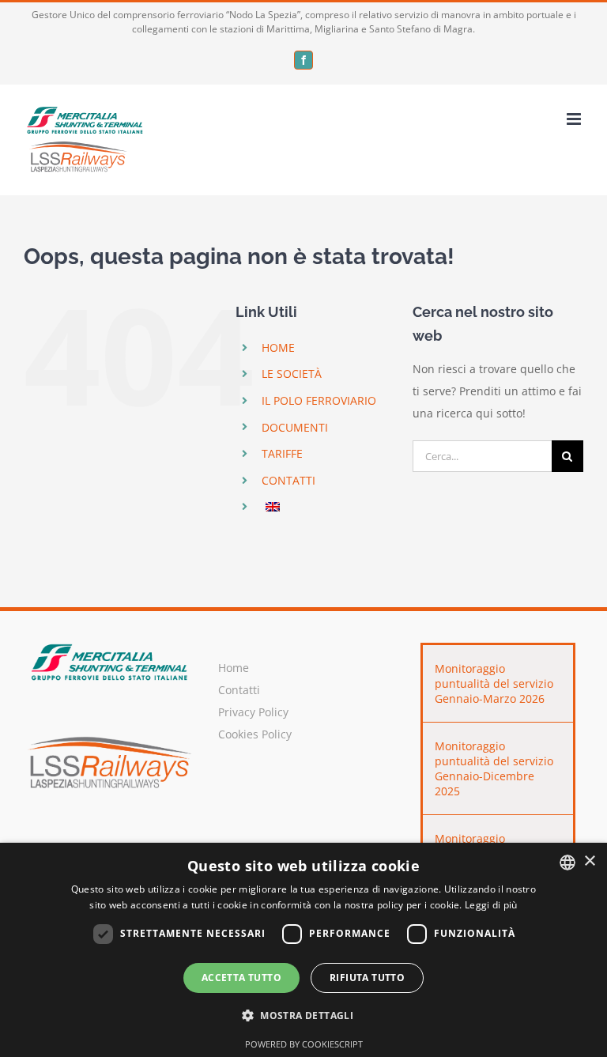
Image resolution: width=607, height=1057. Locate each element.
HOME (278, 347)
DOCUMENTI (295, 427)
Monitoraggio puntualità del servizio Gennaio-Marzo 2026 (494, 683)
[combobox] (567, 862)
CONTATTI (288, 480)
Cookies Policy (255, 734)
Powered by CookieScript (304, 1044)
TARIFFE (282, 453)
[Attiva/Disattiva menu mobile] (575, 119)
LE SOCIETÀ (292, 373)
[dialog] (303, 950)
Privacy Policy (253, 711)
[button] (303, 1016)
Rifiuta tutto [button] (367, 977)
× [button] (589, 861)
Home (233, 667)
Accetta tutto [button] (241, 977)
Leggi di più (491, 905)
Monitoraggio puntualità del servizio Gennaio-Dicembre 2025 (494, 768)
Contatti (239, 689)
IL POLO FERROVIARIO (319, 400)
